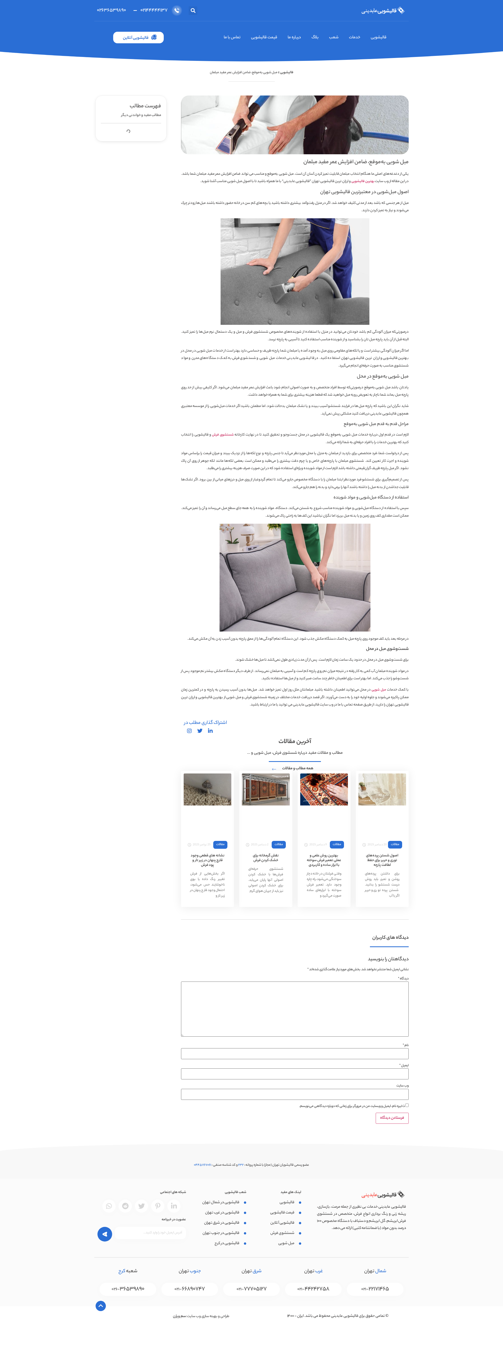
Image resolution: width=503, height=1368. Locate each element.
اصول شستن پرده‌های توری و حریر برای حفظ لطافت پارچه (382, 860)
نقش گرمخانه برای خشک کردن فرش (266, 858)
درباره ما (294, 37)
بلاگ (315, 37)
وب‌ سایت (402, 1086)
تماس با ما (232, 37)
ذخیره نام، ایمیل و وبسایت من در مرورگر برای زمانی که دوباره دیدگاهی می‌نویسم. (352, 1106)
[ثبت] (105, 1233)
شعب (333, 37)
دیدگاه (403, 979)
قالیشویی (378, 37)
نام (406, 1045)
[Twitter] (141, 1206)
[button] (193, 10)
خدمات (354, 37)
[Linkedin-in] (174, 1206)
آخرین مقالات (294, 742)
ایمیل (404, 1066)
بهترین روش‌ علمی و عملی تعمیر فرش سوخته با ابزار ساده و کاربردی (324, 860)
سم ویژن (179, 1316)
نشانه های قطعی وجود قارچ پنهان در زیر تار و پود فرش (208, 860)
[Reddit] (125, 1206)
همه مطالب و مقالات (297, 769)
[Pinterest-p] (157, 1206)
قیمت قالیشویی (264, 37)
